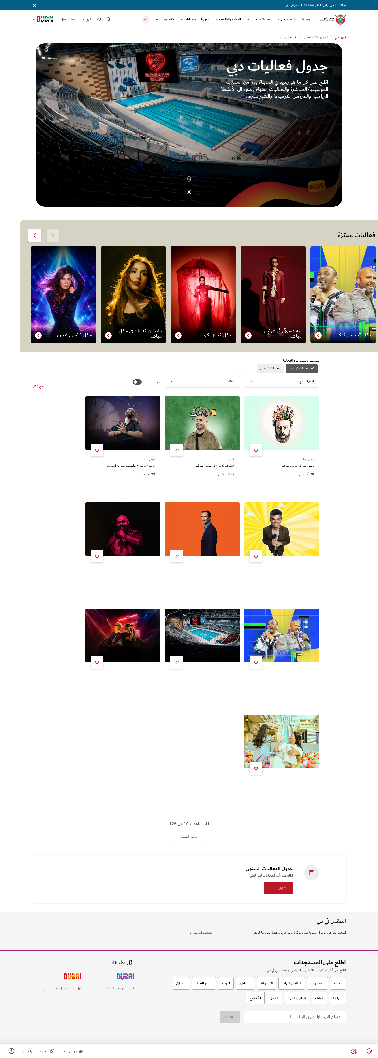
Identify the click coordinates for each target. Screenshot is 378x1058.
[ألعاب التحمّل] (202, 635)
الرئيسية (306, 19)
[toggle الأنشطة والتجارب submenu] (248, 19)
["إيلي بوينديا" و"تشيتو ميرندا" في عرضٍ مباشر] (122, 635)
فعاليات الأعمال (270, 368)
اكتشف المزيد (203, 933)
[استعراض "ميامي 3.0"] (281, 635)
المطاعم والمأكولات (230, 19)
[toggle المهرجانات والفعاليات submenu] (182, 19)
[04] (353, 1051)
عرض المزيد (189, 837)
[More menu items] (145, 19)
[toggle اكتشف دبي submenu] (278, 19)
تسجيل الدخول (69, 19)
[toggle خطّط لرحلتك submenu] (157, 19)
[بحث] (109, 19)
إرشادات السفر (304, 5)
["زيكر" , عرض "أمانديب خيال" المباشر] (122, 423)
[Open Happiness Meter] (368, 1051)
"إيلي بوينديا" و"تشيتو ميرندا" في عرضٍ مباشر (124, 678)
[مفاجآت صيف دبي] (281, 741)
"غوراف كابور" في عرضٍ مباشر (215, 465)
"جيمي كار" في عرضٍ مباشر (217, 571)
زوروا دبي (340, 37)
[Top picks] (99, 19)
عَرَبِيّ (88, 19)
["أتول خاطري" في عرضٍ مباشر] (281, 529)
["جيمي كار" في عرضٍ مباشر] (202, 529)
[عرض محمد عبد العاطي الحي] (122, 529)
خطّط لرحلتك (167, 19)
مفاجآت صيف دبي (302, 784)
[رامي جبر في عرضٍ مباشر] (281, 423)
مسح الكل (39, 386)
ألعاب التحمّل (225, 678)
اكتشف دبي (288, 19)
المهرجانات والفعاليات (196, 19)
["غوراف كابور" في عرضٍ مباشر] (202, 423)
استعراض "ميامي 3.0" (298, 678)
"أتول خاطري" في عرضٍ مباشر (294, 571)
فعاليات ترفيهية (299, 368)
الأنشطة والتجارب (261, 19)
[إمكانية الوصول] (10, 1051)
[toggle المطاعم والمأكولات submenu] (216, 19)
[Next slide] (53, 235)
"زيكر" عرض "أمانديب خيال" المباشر (130, 465)
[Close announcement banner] (34, 5)
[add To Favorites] (256, 450)
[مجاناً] (137, 382)
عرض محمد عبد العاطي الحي (135, 571)
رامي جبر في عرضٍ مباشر (297, 465)
